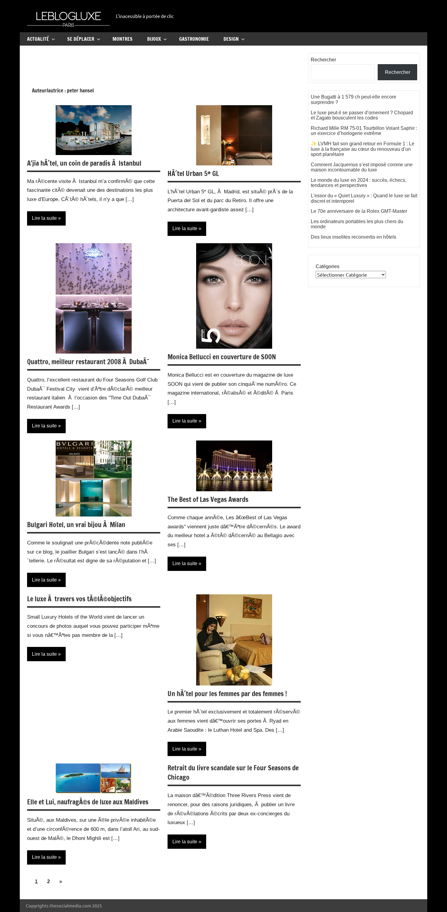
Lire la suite (44, 218)
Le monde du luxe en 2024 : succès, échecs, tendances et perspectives (358, 183)
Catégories (327, 266)
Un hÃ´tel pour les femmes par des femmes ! (227, 693)
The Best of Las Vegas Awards (208, 499)
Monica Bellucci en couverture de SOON (222, 356)
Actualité (38, 39)
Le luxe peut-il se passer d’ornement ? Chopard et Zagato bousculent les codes (362, 115)
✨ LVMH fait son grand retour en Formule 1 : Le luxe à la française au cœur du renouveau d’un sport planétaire (362, 149)
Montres (123, 39)
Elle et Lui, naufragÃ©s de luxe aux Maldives (87, 802)
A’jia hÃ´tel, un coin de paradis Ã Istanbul (84, 163)
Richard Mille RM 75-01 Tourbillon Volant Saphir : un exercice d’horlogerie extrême (364, 131)
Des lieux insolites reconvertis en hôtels (353, 237)
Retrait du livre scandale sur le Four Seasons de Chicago (233, 772)
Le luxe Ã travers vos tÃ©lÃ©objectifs (79, 598)
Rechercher (323, 59)
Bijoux (154, 39)
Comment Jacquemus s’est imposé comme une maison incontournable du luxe (362, 167)
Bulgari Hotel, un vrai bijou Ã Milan (76, 524)
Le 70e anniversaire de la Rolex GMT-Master (359, 211)
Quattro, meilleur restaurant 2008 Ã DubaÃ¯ (88, 361)
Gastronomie (194, 39)
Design (231, 39)
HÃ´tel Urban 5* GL (193, 173)
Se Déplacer (80, 39)
